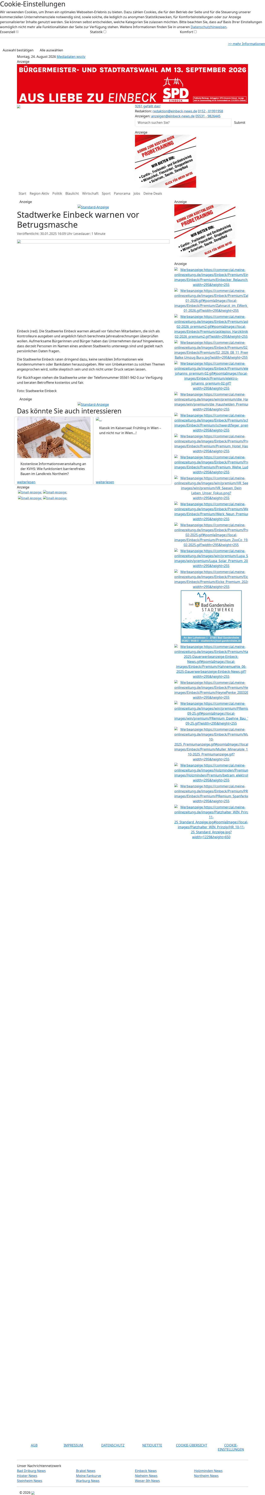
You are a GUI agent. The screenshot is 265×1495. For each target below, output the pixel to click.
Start (22, 193)
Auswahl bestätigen (18, 50)
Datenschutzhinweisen (208, 27)
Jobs (137, 193)
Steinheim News (29, 1480)
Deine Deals (152, 193)
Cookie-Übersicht (191, 1445)
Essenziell (7, 32)
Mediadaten (66, 56)
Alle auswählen (51, 50)
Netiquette (152, 1445)
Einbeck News (146, 1470)
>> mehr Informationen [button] (246, 43)
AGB (34, 1445)
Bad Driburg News (31, 1470)
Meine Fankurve (88, 1475)
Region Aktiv (39, 193)
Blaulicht (72, 193)
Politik (57, 193)
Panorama (122, 193)
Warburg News (88, 1480)
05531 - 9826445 (207, 116)
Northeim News (206, 1475)
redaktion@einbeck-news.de (175, 111)
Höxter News (27, 1475)
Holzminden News (208, 1470)
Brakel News (85, 1470)
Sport (106, 193)
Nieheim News (146, 1475)
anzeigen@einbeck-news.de (173, 116)
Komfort (186, 32)
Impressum (73, 1445)
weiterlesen (26, 482)
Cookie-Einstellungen (231, 1447)
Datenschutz (112, 1445)
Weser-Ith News (147, 1480)
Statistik (96, 32)
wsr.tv (80, 56)
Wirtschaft (90, 193)
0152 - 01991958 (210, 111)
